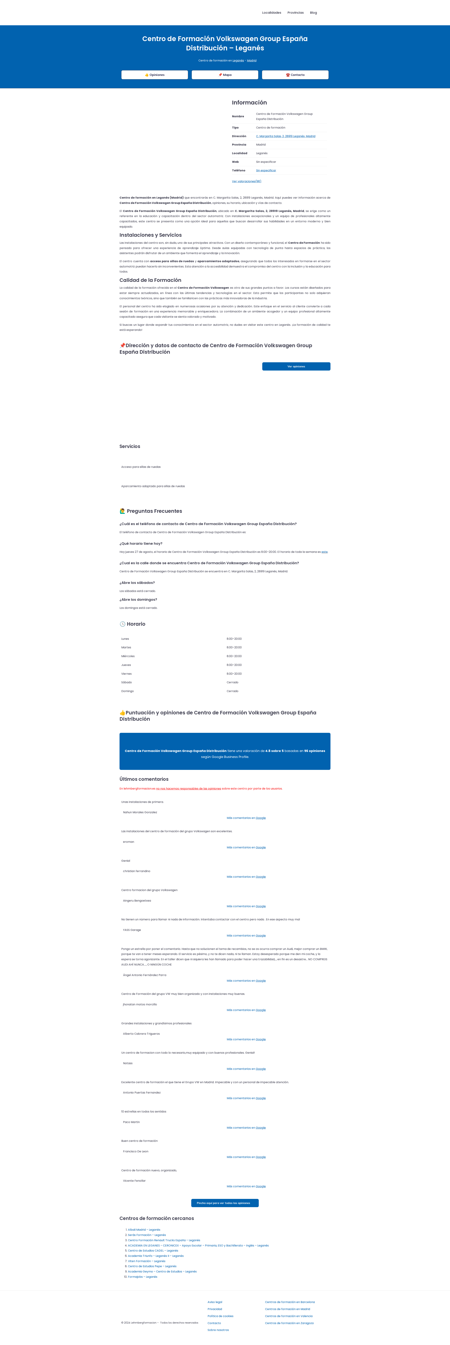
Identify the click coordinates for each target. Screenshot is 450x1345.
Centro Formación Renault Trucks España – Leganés (164, 1240)
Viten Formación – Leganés (146, 1261)
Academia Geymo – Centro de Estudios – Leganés (162, 1271)
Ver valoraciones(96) (246, 181)
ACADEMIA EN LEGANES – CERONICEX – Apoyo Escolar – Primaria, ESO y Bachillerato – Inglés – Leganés (198, 1245)
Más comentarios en (246, 818)
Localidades (271, 12)
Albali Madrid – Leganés (144, 1230)
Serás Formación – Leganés (147, 1235)
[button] (326, 13)
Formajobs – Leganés (142, 1277)
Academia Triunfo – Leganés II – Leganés (156, 1256)
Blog (313, 12)
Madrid (251, 60)
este (325, 552)
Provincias (296, 12)
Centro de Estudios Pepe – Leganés (152, 1266)
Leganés (238, 60)
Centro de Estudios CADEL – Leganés (153, 1251)
